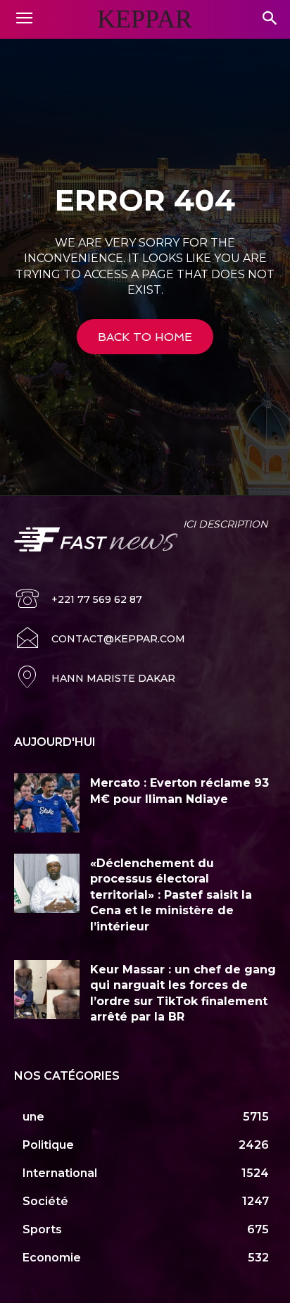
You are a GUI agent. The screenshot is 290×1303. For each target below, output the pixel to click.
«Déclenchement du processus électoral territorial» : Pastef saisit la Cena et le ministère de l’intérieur (171, 894)
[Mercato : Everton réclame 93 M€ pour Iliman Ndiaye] (47, 803)
